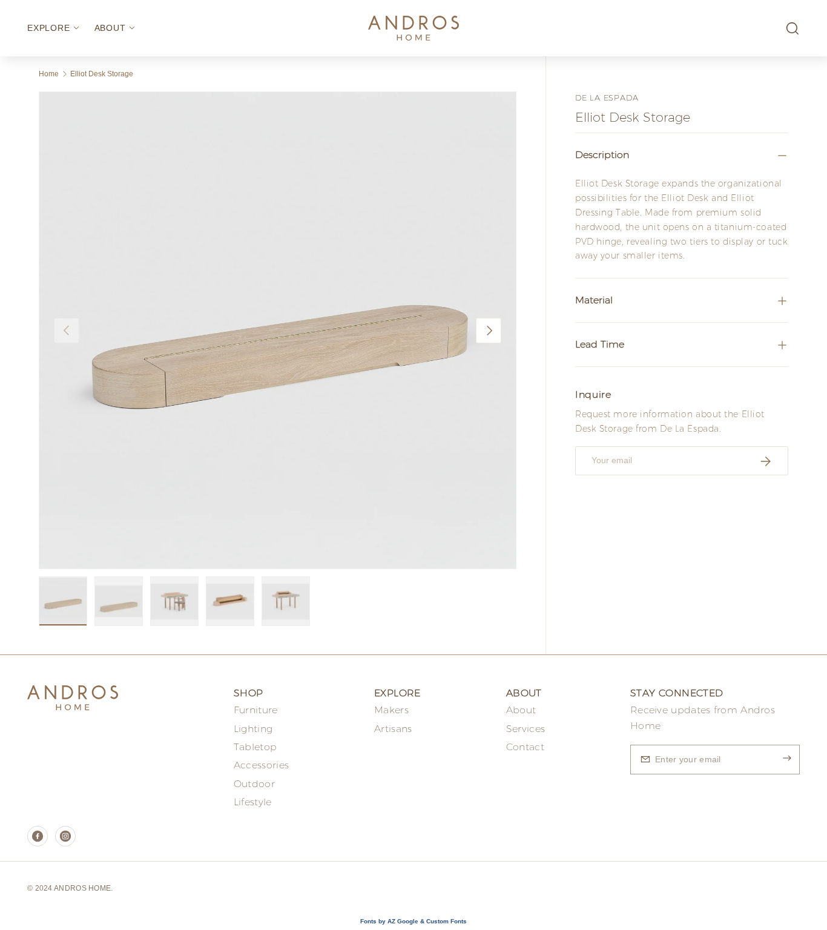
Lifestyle (253, 802)
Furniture (256, 710)
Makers (391, 710)
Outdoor (254, 784)
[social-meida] (37, 836)
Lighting (253, 728)
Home (49, 74)
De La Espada (606, 97)
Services (525, 728)
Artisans (393, 728)
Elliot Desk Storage (101, 74)
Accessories (261, 765)
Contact (525, 747)
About (521, 710)
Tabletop (255, 747)
